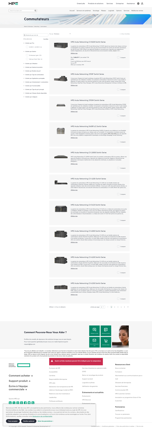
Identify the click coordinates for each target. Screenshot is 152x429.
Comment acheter (106, 344)
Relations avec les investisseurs (59, 394)
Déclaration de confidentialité (42, 416)
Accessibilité (53, 372)
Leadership (52, 397)
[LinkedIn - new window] (10, 402)
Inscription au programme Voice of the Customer (128, 399)
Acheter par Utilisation (31, 63)
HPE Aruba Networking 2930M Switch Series (87, 100)
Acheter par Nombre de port (33, 71)
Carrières (52, 375)
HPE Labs (52, 383)
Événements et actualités (93, 392)
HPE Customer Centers (122, 394)
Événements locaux (88, 403)
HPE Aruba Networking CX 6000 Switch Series (88, 231)
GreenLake (81, 3)
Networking (36, 26)
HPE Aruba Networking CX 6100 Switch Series (88, 257)
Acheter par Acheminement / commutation (36, 82)
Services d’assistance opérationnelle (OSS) (94, 369)
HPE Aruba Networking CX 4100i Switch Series (88, 178)
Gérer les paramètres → (45, 421)
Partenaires (120, 407)
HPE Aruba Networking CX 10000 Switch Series (89, 152)
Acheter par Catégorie (31, 97)
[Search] (35, 10)
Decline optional (28, 421)
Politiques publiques (56, 401)
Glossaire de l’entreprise (123, 382)
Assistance (131, 3)
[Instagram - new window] (17, 402)
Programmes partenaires (123, 418)
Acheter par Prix (29, 43)
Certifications (119, 410)
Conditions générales (108, 426)
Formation (118, 372)
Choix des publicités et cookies (125, 426)
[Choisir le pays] (138, 3)
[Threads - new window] (21, 402)
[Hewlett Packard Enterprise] (13, 3)
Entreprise (120, 3)
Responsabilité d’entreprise (58, 379)
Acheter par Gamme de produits (33, 67)
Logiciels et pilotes (88, 382)
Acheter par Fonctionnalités (32, 85)
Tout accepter (13, 421)
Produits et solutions (95, 3)
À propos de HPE (54, 368)
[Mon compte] (142, 3)
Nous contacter (120, 368)
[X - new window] (14, 402)
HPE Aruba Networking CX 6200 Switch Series (88, 283)
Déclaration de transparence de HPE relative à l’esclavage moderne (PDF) (61, 388)
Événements (86, 396)
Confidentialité (95, 426)
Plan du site (139, 426)
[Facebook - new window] (25, 402)
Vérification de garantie (90, 386)
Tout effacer (45, 39)
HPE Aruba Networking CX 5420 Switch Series (88, 205)
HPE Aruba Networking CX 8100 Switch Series (88, 42)
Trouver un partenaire (122, 414)
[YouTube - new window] (29, 402)
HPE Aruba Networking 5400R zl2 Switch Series (89, 126)
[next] (128, 306)
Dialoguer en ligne (94, 333)
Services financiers (121, 386)
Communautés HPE (121, 390)
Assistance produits (106, 333)
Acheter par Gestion (30, 51)
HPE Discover (86, 400)
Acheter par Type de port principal (34, 89)
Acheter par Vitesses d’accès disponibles (36, 93)
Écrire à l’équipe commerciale (18, 388)
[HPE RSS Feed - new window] (32, 402)
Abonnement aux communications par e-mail (128, 377)
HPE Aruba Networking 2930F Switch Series (87, 74)
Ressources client (122, 364)
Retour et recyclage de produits (92, 375)
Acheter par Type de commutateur (34, 74)
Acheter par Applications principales (35, 78)
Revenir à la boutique (28, 26)
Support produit (18, 380)
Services (110, 3)
